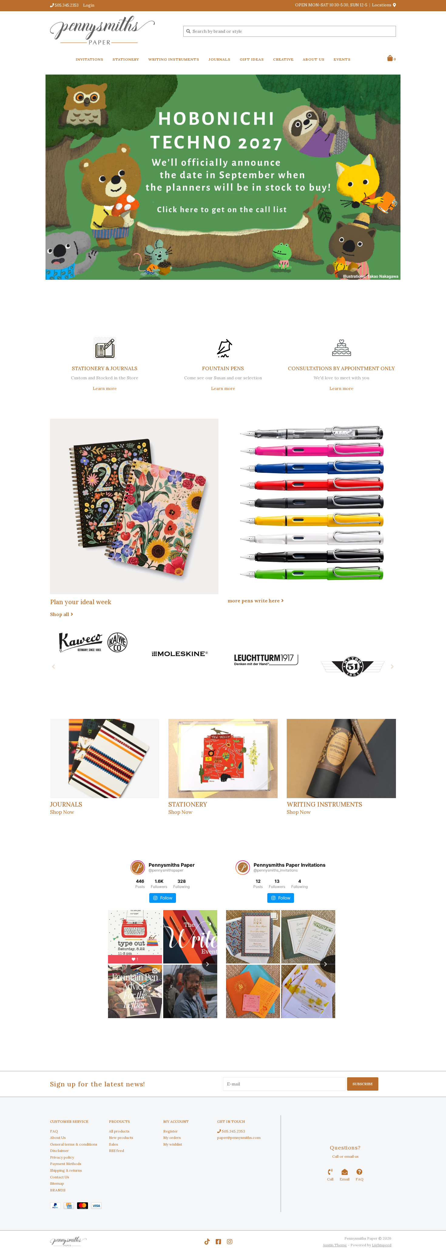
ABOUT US (314, 59)
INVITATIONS (89, 59)
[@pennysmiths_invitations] (243, 868)
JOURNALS (219, 59)
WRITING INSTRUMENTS (173, 59)
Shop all (59, 614)
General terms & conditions (73, 1144)
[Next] (392, 666)
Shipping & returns (66, 1170)
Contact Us (59, 1177)
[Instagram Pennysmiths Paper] (230, 1242)
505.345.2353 (233, 1131)
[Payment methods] (57, 1206)
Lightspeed (381, 1245)
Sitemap (57, 1183)
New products (121, 1137)
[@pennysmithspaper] (138, 868)
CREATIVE (283, 59)
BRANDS (58, 1190)
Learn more (105, 388)
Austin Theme (335, 1245)
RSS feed (116, 1150)
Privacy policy (62, 1157)
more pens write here (254, 601)
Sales (113, 1144)
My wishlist (172, 1144)
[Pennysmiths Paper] (112, 31)
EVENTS (342, 59)
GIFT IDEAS (252, 59)
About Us (58, 1137)
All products (119, 1131)
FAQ (54, 1131)
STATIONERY (126, 59)
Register (170, 1131)
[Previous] (53, 666)
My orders (172, 1137)
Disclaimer (59, 1150)
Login (88, 5)
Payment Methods (65, 1163)
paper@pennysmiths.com (239, 1137)
